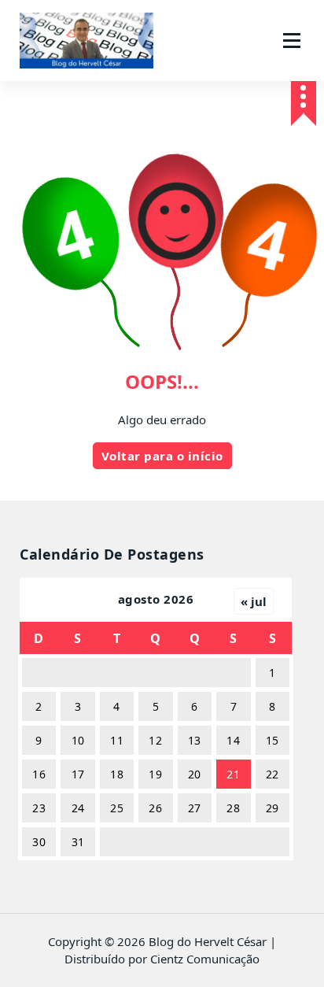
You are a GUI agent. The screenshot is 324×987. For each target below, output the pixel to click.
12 (155, 740)
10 (78, 740)
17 (78, 774)
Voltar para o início (162, 456)
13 (194, 740)
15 (272, 740)
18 (116, 774)
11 (116, 740)
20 (194, 774)
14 (233, 740)
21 (233, 774)
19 (155, 774)
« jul (254, 601)
